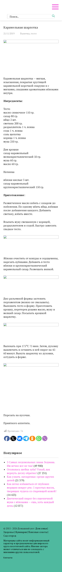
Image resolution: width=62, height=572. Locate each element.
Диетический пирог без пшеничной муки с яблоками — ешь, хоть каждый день (30, 502)
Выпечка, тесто (28, 33)
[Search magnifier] (53, 16)
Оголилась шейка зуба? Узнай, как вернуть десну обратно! (28, 471)
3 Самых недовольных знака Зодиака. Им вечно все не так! (31, 463)
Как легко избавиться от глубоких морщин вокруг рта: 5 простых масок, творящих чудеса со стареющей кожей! (31, 487)
